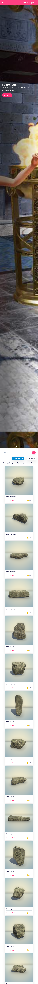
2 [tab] (19, 446)
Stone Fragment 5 (11, 497)
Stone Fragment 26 (11, 909)
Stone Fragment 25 (11, 946)
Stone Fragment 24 (11, 684)
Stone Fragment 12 (11, 871)
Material (29, 462)
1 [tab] (16, 446)
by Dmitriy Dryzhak (11, 500)
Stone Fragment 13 (11, 834)
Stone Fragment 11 (11, 647)
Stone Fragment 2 (11, 609)
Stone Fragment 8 (11, 534)
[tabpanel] (19, 226)
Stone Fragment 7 (11, 797)
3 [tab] (21, 446)
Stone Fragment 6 (11, 572)
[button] (2, 2)
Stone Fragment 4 (11, 759)
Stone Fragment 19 (11, 722)
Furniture (20, 462)
